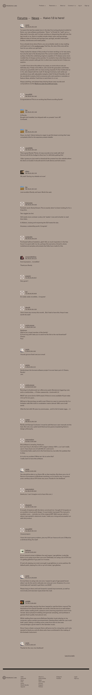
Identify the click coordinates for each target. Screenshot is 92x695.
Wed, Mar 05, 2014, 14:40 (31, 112)
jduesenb (28, 505)
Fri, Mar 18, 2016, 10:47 (30, 644)
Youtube (58, 678)
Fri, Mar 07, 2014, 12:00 (30, 351)
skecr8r (27, 307)
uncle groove (29, 325)
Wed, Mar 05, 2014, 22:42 (31, 238)
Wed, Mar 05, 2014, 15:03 (31, 149)
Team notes (42, 682)
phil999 (27, 601)
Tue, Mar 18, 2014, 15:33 (30, 506)
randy (27, 25)
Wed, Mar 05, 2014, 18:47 (31, 189)
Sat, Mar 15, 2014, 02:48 (30, 441)
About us (62, 5)
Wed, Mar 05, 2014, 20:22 (31, 204)
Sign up (87, 5)
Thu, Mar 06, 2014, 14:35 (31, 309)
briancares (28, 203)
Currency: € (71, 5)
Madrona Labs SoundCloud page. (46, 84)
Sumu (22, 683)
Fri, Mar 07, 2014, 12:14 (30, 367)
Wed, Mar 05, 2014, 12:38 (31, 26)
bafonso (28, 550)
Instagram (59, 677)
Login (75, 677)
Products (41, 5)
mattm (27, 420)
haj (26, 292)
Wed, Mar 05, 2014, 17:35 (31, 173)
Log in (80, 5)
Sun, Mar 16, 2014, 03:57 (30, 491)
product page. (39, 46)
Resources (52, 5)
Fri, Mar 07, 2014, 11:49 (30, 327)
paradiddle (29, 148)
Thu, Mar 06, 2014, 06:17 (30, 277)
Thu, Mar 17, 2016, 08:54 (30, 603)
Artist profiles (42, 678)
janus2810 (28, 94)
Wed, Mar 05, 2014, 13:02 (31, 96)
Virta (22, 682)
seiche (27, 365)
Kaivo (22, 680)
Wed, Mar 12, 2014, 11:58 (30, 421)
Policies (41, 687)
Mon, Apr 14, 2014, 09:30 (31, 577)
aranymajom (29, 439)
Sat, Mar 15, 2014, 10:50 (30, 471)
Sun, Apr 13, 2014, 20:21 (30, 552)
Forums (22, 18)
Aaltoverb (23, 678)
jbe (26, 110)
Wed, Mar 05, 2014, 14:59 (31, 131)
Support (41, 685)
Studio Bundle (25, 685)
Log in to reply (70, 656)
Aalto (22, 677)
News (35, 18)
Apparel (23, 687)
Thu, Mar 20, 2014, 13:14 (30, 530)
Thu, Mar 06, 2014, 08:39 (31, 293)
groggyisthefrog (30, 257)
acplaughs (28, 237)
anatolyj (28, 276)
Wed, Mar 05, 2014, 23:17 (31, 258)
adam (27, 171)
